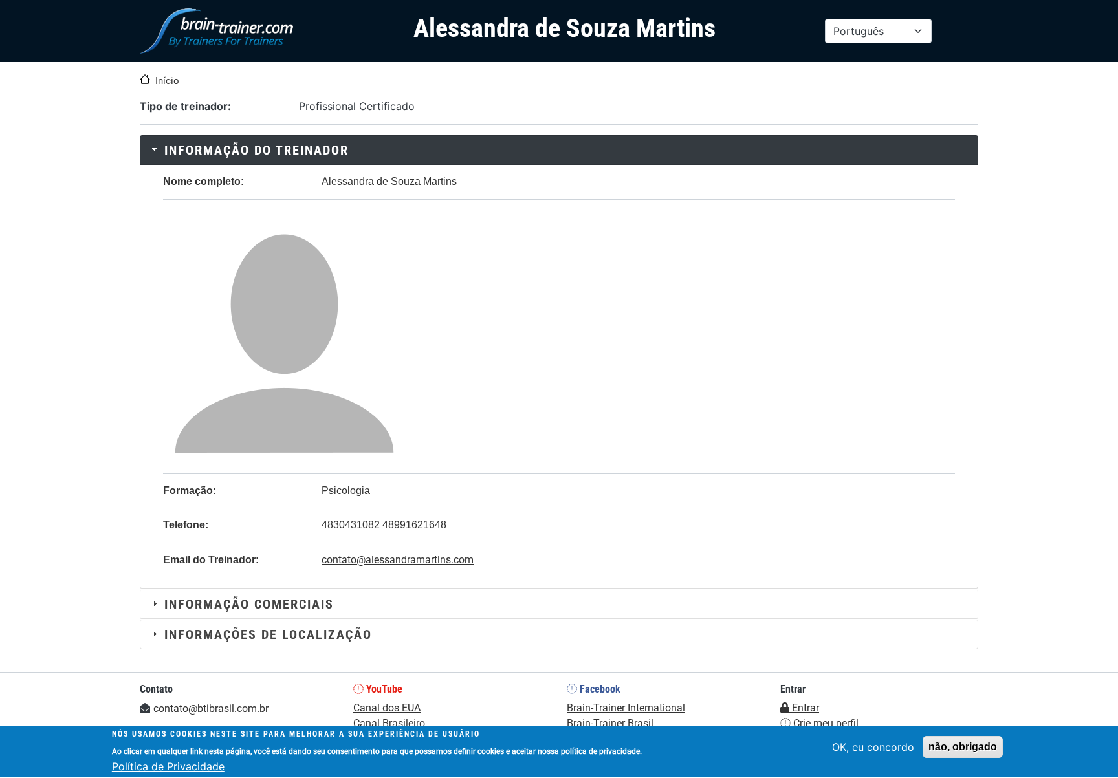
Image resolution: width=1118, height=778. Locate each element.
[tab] (559, 150)
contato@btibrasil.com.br (211, 708)
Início (167, 81)
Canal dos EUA (387, 708)
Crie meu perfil (825, 723)
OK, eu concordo (873, 746)
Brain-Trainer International (626, 708)
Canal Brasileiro (389, 723)
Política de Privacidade (168, 766)
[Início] (216, 31)
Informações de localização (268, 634)
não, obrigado (962, 746)
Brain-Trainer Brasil (610, 723)
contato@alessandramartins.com (398, 560)
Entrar (804, 708)
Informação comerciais (249, 604)
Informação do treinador (256, 150)
